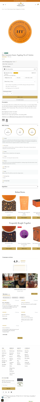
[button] (20, 265)
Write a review (34, 293)
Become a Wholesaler (27, 355)
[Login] (35, 4)
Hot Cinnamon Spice (9, 243)
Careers (26, 366)
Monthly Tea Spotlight (4, 361)
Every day (18, 77)
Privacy (28, 396)
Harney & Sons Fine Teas (10, 396)
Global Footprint (19, 356)
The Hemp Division (4, 365)
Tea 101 (3, 358)
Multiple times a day (8, 77)
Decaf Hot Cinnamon (9, 212)
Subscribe (9, 388)
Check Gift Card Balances (27, 363)
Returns (11, 356)
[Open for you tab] (2, 400)
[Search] (5, 4)
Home (3, 9)
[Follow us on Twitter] (6, 392)
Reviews (18, 353)
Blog (18, 361)
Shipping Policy (11, 359)
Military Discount (19, 363)
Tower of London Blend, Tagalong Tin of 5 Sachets (24, 244)
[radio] (20, 69)
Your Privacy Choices (12, 374)
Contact (26, 360)
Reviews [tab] (6, 294)
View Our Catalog (27, 351)
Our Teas (4, 351)
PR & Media (27, 358)
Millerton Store (4, 356)
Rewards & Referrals (12, 353)
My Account (12, 351)
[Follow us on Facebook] (3, 392)
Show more (20, 338)
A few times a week (28, 77)
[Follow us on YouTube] (11, 392)
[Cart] (37, 4)
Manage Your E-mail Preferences (12, 370)
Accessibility (32, 396)
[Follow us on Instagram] (8, 392)
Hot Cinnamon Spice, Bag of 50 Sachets (24, 213)
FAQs (11, 366)
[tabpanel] (20, 318)
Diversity (19, 358)
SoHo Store (4, 353)
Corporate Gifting (11, 363)
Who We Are (19, 351)
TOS (25, 396)
